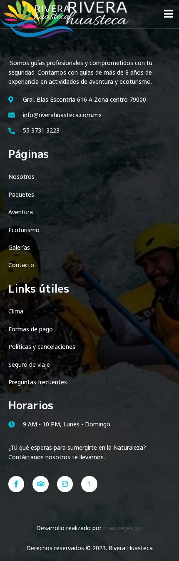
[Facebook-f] (16, 484)
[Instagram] (65, 484)
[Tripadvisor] (40, 484)
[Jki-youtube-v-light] (89, 484)
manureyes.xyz (123, 528)
